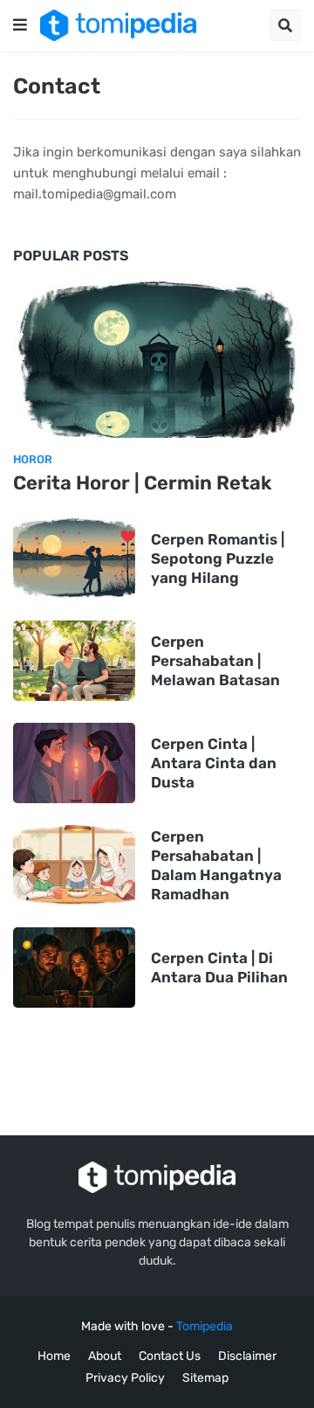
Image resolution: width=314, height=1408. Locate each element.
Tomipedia (204, 1326)
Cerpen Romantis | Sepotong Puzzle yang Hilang (217, 558)
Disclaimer (247, 1356)
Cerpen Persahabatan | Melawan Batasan (215, 661)
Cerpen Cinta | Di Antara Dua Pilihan (219, 967)
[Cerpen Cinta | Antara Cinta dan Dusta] (74, 763)
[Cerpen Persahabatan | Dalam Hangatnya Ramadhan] (74, 865)
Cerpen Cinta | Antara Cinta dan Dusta (213, 763)
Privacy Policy (125, 1377)
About (104, 1356)
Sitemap (205, 1377)
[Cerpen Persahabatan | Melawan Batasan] (74, 661)
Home (54, 1356)
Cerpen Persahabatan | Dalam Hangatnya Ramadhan (216, 865)
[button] (20, 25)
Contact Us (170, 1356)
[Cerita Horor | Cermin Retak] (157, 359)
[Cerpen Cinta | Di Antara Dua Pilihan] (74, 967)
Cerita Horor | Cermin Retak (142, 483)
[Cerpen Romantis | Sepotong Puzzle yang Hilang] (74, 558)
